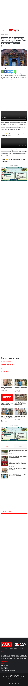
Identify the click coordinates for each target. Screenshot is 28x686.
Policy (23, 679)
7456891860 (18, 678)
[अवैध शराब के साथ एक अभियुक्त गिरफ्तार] (21, 411)
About (8, 679)
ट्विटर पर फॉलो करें (5, 371)
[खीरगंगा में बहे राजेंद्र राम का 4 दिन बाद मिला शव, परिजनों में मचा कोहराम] (4, 452)
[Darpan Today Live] (14, 30)
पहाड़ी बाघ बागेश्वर (5, 46)
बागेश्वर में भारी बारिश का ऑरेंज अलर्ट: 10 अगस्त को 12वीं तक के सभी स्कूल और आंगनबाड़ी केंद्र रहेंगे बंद (7, 403)
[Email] (2, 71)
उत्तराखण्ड (6, 34)
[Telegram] (11, 71)
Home (3, 34)
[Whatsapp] (15, 71)
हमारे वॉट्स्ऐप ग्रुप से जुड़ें (6, 361)
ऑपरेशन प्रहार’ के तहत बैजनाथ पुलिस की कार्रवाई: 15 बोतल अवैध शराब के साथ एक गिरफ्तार (21, 389)
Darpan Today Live (16, 675)
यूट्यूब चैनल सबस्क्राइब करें (7, 368)
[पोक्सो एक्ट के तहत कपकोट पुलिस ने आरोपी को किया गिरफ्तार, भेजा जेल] (7, 382)
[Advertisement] (14, 14)
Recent (7, 446)
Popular (20, 446)
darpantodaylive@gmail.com (18, 658)
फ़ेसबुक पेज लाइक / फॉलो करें (7, 364)
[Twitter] (8, 71)
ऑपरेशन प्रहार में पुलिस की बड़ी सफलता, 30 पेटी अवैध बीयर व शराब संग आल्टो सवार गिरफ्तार (20, 403)
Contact (19, 679)
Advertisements (13, 679)
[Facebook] (5, 71)
